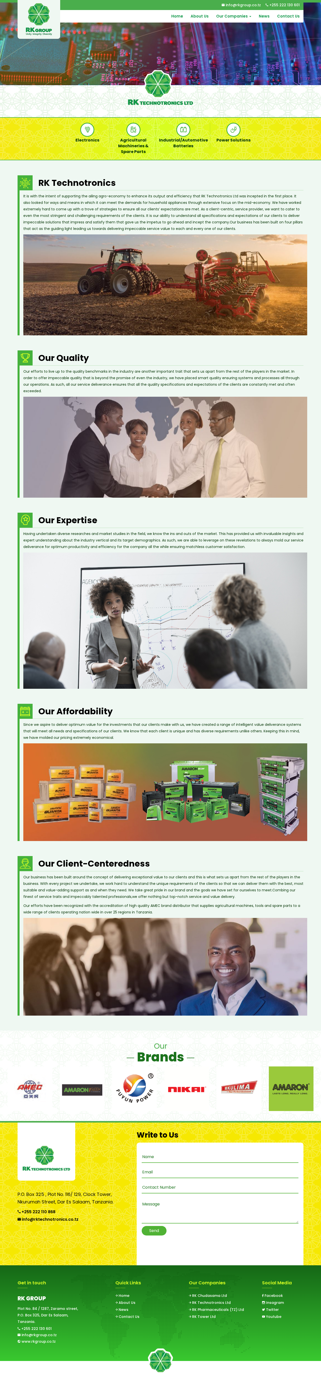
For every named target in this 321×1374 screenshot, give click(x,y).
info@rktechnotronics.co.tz (49, 1219)
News (264, 16)
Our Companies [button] (232, 16)
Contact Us (288, 16)
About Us (200, 16)
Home (177, 16)
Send (154, 1230)
